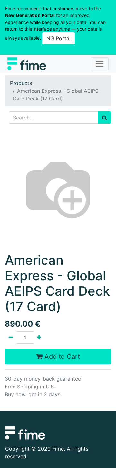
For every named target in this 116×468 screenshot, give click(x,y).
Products (21, 83)
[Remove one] (11, 337)
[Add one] (39, 337)
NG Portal (58, 38)
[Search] (104, 117)
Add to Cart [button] (61, 356)
